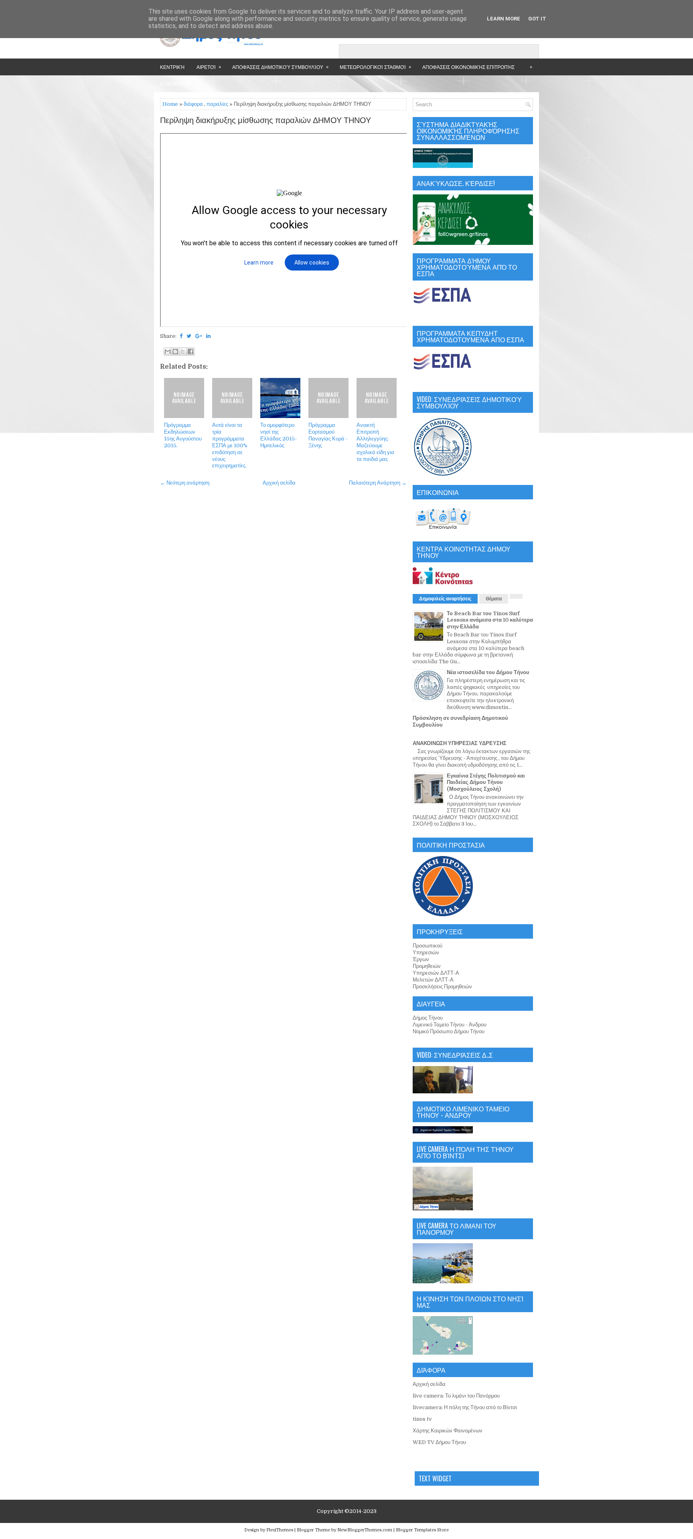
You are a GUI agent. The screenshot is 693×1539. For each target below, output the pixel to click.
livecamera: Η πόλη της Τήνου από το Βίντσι (465, 1407)
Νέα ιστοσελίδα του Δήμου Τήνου (488, 672)
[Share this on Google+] (198, 336)
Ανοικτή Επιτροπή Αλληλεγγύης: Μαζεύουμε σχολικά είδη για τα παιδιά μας (375, 442)
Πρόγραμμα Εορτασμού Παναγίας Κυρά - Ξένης (328, 435)
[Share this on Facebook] (181, 336)
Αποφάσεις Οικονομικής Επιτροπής (468, 66)
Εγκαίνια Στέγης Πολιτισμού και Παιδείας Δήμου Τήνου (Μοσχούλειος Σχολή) (486, 782)
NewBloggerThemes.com (364, 1530)
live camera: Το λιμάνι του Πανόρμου (456, 1396)
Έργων (421, 959)
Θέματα (494, 599)
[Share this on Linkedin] (208, 336)
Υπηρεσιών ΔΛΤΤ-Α (436, 973)
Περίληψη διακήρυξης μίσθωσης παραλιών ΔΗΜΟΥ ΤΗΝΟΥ (265, 120)
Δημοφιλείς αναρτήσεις (445, 599)
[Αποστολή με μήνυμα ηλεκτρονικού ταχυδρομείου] (168, 351)
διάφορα (193, 104)
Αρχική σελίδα (279, 483)
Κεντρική (172, 66)
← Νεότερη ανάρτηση (184, 483)
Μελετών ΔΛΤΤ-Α (433, 980)
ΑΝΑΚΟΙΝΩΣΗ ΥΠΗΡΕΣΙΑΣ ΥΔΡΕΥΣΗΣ (460, 743)
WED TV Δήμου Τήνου (439, 1442)
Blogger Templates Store (422, 1530)
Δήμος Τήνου (428, 1018)
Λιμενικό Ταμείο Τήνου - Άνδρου (449, 1025)
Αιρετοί (209, 66)
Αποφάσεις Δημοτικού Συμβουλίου (280, 66)
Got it (537, 19)
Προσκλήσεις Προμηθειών (442, 987)
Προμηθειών (427, 966)
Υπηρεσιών (426, 952)
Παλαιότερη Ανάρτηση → (378, 483)
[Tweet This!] (188, 336)
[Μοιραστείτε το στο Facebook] (190, 351)
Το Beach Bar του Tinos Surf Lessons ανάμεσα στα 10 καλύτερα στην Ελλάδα (490, 620)
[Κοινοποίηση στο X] (183, 351)
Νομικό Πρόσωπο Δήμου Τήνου (448, 1031)
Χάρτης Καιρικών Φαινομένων (447, 1431)
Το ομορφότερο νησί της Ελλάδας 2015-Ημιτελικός (278, 435)
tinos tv (422, 1419)
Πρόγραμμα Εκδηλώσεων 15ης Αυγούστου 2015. (183, 435)
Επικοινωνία (176, 83)
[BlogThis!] (175, 351)
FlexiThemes (279, 1530)
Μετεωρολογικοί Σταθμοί (375, 66)
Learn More (503, 19)
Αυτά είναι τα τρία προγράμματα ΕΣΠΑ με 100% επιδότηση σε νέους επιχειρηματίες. (229, 445)
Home (170, 104)
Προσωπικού (427, 946)
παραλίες (217, 104)
